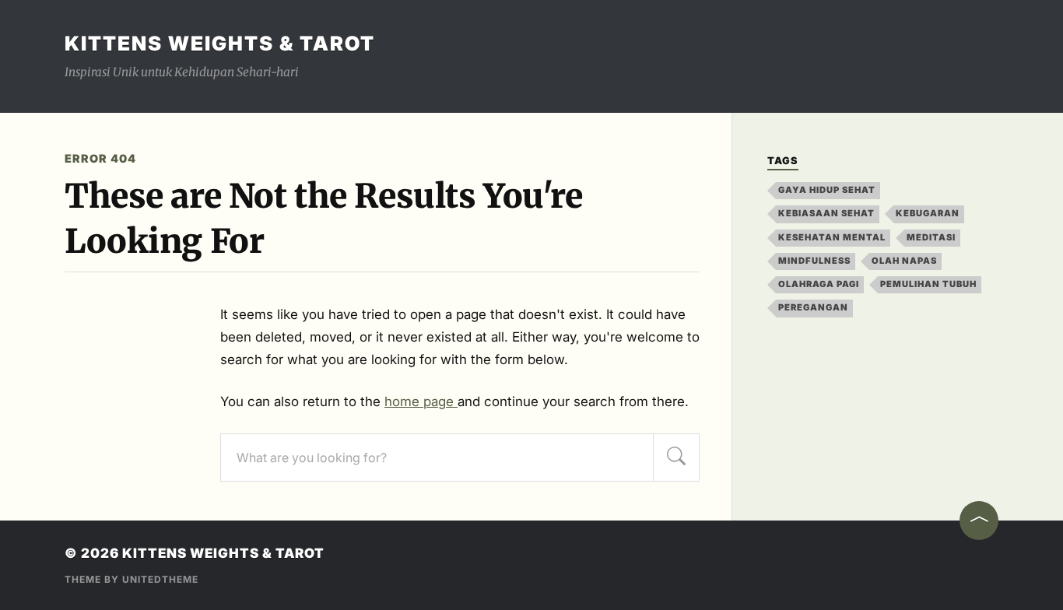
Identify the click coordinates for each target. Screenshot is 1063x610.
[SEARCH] (676, 457)
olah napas (904, 260)
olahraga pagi (818, 284)
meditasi (931, 237)
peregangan (813, 307)
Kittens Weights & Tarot (220, 43)
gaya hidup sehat (826, 189)
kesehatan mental (832, 237)
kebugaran (928, 213)
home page (421, 401)
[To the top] (979, 520)
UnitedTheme (160, 579)
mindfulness (814, 260)
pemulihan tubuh (928, 284)
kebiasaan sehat (826, 213)
